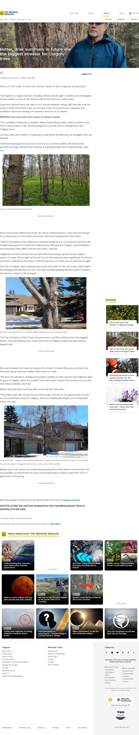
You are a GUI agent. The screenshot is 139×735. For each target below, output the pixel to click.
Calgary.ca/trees (71, 500)
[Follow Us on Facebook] (106, 652)
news (6, 19)
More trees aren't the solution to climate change (35, 116)
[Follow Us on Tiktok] (123, 652)
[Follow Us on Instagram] (112, 652)
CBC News (55, 523)
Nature (13, 19)
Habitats (21, 19)
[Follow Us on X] (134, 652)
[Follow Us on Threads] (128, 652)
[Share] (1, 72)
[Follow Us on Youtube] (117, 652)
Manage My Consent (10, 665)
